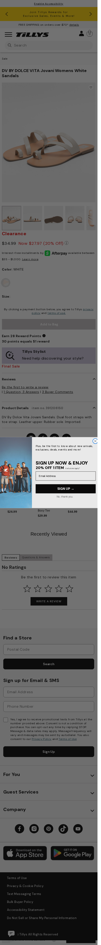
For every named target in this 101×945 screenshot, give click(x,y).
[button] (93, 485)
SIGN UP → (65, 488)
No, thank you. (64, 496)
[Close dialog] (95, 441)
